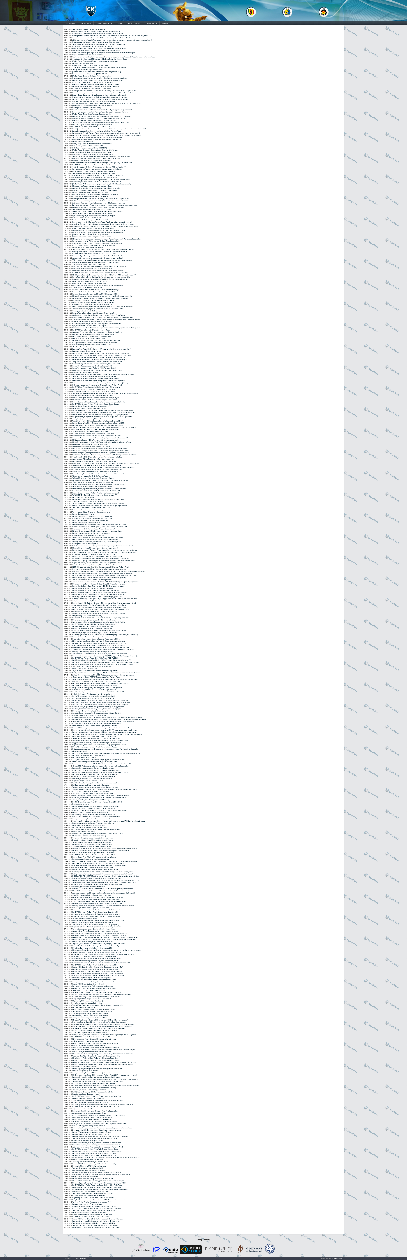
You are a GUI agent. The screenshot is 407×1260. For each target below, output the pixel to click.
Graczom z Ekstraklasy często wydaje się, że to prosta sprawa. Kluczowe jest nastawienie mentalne (105, 1085)
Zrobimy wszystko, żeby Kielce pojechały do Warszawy (90, 800)
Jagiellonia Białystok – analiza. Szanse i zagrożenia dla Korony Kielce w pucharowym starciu (103, 224)
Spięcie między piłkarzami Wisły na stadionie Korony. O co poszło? (94, 988)
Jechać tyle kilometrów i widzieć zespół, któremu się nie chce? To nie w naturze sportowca (102, 410)
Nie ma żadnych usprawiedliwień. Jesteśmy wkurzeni (90, 711)
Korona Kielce (70, 23)
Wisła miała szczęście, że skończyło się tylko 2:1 (88, 990)
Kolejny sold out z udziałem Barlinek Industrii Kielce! (89, 281)
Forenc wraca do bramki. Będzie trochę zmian (87, 247)
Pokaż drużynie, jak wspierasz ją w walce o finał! (88, 825)
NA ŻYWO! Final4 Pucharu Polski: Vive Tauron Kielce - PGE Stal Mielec (96, 1107)
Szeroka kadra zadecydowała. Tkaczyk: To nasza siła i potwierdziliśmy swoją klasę (100, 1189)
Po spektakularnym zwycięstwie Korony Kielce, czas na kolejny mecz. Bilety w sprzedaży (102, 417)
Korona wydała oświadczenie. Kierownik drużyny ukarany (91, 1119)
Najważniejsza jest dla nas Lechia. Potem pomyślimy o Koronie (93, 823)
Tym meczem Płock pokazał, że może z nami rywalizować (91, 666)
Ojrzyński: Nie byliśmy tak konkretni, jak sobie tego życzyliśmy (93, 300)
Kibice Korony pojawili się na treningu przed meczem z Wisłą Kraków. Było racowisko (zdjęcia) (103, 1049)
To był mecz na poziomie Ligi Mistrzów (85, 601)
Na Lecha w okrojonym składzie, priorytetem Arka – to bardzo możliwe (96, 829)
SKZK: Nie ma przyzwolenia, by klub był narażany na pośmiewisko (94, 1121)
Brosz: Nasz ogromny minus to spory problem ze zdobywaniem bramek (96, 1145)
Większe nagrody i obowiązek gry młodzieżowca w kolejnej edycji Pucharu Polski (99, 745)
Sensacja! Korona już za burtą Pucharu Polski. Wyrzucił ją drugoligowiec (96, 541)
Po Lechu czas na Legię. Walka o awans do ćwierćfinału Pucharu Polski (96, 241)
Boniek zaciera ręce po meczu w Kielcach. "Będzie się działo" (92, 844)
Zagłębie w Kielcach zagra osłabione (84, 918)
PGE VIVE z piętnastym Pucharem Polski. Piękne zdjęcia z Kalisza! (94, 747)
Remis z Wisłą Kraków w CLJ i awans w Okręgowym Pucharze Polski (95, 262)
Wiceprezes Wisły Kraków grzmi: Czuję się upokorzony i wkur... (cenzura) (96, 992)
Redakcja (83, 1258)
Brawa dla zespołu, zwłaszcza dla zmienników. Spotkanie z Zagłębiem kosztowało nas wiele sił (104, 1062)
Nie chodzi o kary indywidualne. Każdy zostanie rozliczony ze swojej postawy (98, 707)
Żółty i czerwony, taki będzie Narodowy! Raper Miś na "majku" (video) (95, 925)
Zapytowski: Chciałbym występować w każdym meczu (90, 408)
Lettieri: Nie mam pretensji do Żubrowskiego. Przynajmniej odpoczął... (95, 1030)
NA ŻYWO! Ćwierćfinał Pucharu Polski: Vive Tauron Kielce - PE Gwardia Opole (98, 1115)
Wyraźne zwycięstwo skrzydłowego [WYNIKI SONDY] (90, 74)
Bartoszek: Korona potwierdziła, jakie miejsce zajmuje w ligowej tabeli (95, 429)
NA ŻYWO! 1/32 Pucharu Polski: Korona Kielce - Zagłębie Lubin (93, 624)
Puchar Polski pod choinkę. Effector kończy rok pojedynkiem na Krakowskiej (97, 1219)
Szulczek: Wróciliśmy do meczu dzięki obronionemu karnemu (92, 82)
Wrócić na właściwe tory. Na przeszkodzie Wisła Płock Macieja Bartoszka (96, 436)
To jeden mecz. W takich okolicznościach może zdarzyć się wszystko (95, 671)
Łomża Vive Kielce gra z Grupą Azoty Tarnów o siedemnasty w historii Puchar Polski (100, 450)
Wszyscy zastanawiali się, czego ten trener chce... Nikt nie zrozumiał (95, 787)
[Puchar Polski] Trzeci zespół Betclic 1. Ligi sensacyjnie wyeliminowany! (96, 61)
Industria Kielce (86, 23)
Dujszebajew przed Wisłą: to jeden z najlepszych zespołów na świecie (95, 42)
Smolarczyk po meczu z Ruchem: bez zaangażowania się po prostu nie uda (97, 80)
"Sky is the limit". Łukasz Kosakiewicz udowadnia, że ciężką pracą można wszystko (100, 704)
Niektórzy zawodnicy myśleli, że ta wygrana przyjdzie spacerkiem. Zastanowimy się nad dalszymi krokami (107, 717)
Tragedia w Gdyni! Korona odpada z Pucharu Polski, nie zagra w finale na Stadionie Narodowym (104, 789)
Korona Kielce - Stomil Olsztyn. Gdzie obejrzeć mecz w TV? (92, 406)
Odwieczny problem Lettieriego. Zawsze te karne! (89, 1045)
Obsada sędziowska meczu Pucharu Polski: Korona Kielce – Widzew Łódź (97, 139)
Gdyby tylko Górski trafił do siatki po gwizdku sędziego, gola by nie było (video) (98, 946)
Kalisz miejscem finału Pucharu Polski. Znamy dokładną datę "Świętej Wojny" (98, 285)
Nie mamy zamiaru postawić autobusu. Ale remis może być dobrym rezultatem (98, 975)
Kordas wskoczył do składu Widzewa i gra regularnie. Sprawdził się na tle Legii (98, 594)
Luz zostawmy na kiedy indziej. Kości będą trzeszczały (90, 859)
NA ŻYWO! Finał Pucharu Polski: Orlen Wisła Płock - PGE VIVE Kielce (95, 658)
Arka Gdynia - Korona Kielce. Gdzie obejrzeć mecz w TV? (91, 508)
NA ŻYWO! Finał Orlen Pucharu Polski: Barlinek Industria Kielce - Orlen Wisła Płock (100, 273)
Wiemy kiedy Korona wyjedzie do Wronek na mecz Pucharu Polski (94, 177)
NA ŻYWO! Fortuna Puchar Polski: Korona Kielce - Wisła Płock (93, 434)
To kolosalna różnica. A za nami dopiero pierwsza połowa (91, 846)
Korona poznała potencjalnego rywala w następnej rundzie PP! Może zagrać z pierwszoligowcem (104, 730)
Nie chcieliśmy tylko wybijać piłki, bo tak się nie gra (89, 715)
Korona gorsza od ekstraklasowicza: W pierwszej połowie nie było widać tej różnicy (100, 383)
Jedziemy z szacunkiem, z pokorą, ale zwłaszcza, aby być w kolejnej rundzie (98, 309)
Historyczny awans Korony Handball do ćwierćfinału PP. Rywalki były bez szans (98, 584)
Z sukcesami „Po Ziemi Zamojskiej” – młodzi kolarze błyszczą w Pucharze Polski (99, 67)
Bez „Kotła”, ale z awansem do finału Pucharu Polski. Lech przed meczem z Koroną (100, 1200)
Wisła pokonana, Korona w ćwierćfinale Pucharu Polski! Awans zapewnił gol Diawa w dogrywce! (104, 1035)
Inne (128, 23)
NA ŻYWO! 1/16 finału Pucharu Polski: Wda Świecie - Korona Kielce (95, 1149)
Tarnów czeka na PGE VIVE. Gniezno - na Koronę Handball (92, 580)
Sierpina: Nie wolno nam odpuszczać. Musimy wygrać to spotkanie (94, 1153)
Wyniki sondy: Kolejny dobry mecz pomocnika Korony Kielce (92, 395)
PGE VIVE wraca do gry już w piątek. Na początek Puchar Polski (93, 696)
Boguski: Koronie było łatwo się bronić (85, 1007)
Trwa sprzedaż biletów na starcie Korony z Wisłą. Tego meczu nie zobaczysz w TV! (100, 438)
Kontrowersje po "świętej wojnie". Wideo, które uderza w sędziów (94, 461)
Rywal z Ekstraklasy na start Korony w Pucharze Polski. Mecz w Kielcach (96, 639)
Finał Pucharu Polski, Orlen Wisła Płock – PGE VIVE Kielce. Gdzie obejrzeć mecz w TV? (102, 660)
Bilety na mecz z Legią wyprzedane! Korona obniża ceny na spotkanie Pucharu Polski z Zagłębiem (105, 937)
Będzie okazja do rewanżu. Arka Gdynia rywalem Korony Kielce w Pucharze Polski (99, 527)
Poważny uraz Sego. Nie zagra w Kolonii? (86, 1094)
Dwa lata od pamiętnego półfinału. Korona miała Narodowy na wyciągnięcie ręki (99, 569)
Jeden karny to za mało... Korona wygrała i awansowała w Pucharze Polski (97, 1147)
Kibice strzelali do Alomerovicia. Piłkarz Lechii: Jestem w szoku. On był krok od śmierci (101, 609)
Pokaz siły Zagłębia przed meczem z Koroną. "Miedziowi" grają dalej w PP (97, 596)
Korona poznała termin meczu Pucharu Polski (87, 1160)
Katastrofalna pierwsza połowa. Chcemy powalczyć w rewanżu (93, 768)
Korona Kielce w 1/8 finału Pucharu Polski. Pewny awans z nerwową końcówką (98, 402)
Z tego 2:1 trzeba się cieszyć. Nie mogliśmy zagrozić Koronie (92, 840)
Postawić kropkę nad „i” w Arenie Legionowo (87, 1204)
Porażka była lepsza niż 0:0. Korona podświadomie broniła (92, 779)
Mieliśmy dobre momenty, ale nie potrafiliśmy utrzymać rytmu (92, 652)
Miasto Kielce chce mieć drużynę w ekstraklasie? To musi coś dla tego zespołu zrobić (101, 891)
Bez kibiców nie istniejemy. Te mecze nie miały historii (90, 444)
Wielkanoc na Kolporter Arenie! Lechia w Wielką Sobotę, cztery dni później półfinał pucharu (102, 889)
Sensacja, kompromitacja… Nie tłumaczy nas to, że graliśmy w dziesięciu (96, 713)
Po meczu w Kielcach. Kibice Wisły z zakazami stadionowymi (92, 986)
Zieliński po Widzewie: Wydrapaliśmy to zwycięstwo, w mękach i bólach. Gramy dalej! (100, 122)
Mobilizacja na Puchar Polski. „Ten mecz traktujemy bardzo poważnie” (95, 440)
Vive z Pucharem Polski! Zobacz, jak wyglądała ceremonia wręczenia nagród (98, 1181)
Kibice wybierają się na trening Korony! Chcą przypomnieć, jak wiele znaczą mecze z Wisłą (102, 1054)
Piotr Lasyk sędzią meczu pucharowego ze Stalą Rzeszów (91, 336)
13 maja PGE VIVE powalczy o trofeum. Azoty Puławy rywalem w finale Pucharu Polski (101, 766)
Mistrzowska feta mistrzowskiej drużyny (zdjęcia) (88, 1170)
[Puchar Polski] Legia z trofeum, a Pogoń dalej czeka (90, 65)
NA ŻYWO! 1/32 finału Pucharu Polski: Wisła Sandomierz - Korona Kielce (96, 723)
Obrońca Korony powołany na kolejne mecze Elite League (91, 160)
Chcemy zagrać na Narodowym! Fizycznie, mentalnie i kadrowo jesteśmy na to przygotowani (103, 1024)
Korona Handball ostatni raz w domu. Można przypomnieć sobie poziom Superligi (99, 592)
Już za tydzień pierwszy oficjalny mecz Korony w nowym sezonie (94, 554)
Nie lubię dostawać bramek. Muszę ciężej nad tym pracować (92, 321)
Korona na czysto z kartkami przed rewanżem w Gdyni (90, 812)
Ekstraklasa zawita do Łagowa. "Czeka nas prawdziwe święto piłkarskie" (96, 340)
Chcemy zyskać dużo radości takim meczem (87, 311)
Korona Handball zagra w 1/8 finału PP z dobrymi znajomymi (92, 588)
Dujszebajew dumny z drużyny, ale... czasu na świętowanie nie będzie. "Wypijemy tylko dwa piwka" (105, 749)
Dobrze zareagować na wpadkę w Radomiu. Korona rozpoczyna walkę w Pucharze (100, 201)
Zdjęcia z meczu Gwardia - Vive (83, 1109)
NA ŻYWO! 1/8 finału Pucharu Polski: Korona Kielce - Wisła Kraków (94, 1037)
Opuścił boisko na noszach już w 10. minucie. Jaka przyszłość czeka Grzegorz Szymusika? (102, 317)
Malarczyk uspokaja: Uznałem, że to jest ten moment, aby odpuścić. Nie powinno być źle (102, 296)
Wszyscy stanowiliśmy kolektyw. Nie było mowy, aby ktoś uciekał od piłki (96, 952)
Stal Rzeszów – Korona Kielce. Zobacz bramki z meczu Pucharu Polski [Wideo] (98, 315)
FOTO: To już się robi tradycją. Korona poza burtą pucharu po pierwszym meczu (99, 607)
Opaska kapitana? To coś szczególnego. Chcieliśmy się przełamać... (95, 611)
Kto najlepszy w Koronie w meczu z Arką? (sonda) (89, 836)
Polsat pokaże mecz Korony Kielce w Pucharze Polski (90, 520)
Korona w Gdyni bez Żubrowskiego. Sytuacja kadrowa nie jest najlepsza (96, 806)
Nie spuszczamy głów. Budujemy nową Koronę (88, 535)
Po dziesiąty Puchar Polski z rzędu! (84, 757)
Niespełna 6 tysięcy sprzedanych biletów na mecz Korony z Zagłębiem (96, 916)
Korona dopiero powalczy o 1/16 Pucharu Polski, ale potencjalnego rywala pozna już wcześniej (104, 732)
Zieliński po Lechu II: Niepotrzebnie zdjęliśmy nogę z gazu (91, 152)
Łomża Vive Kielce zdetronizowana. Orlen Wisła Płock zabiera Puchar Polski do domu (101, 353)
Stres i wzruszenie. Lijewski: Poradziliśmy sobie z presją (91, 446)
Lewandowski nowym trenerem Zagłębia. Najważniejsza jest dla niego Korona (98, 920)
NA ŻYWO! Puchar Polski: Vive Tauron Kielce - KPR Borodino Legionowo (96, 1208)
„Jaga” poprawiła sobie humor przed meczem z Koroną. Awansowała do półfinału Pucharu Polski (104, 679)
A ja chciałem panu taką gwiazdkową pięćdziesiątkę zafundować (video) (96, 899)
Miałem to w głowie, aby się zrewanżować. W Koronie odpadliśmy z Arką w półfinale (100, 453)
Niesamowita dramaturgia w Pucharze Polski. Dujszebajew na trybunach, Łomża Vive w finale (103, 467)
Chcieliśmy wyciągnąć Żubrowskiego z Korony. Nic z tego (91, 895)
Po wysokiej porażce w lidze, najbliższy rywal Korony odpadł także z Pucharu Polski (100, 700)
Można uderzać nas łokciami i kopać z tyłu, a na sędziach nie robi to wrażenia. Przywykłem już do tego (106, 950)
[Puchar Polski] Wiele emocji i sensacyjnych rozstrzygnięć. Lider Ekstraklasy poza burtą (101, 184)
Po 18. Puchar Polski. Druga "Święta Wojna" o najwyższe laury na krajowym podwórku (101, 277)
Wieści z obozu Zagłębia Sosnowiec (84, 1066)
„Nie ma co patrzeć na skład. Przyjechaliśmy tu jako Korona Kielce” (94, 1138)
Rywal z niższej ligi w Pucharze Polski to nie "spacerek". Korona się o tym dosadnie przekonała (104, 552)
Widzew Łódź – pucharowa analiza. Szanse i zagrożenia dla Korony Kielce (97, 137)
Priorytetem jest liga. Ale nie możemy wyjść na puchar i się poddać (94, 632)
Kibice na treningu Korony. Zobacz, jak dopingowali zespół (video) (94, 1039)
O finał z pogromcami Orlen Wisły (83, 831)
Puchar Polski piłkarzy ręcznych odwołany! (86, 522)
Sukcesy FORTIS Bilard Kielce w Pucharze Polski (88, 29)
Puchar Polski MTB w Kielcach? (82, 141)
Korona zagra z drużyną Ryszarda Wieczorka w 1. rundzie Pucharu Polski (97, 556)
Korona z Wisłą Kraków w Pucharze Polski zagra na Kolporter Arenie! (95, 1060)
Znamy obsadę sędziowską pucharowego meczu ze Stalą (91, 209)
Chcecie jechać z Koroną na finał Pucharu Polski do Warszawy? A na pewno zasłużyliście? (102, 872)
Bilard (120, 23)
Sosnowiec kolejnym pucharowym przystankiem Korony (90, 1134)
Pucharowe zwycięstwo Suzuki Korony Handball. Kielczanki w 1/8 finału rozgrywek (99, 489)
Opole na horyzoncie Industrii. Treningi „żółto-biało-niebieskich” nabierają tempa (99, 48)
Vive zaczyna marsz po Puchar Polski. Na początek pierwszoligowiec (95, 1225)
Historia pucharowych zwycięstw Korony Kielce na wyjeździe (92, 948)
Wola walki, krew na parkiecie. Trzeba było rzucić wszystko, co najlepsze (96, 465)
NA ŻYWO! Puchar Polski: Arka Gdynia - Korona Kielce (90, 791)
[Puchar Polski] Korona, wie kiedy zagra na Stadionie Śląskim (92, 105)
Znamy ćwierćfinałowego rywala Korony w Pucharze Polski (92, 1011)
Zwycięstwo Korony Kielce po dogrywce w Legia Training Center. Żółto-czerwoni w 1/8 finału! (103, 249)
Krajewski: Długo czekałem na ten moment (86, 351)
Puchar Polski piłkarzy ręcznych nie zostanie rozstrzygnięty (92, 516)
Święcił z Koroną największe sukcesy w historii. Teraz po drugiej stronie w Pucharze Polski (102, 546)
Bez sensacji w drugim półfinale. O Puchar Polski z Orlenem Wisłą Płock (96, 1187)
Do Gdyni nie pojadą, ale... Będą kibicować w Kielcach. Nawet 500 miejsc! (97, 802)
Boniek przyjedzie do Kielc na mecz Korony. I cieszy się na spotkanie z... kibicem (99, 935)
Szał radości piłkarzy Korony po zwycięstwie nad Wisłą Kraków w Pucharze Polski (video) (102, 1026)
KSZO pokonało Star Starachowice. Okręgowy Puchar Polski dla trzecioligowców (99, 266)
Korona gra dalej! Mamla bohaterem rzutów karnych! (90, 192)
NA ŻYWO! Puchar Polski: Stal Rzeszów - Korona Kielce (91, 330)
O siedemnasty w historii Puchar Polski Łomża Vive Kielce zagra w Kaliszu (97, 457)
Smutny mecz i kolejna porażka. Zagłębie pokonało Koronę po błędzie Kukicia (98, 622)
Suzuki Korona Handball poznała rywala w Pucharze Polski (92, 486)
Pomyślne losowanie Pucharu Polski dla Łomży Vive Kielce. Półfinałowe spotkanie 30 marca (103, 374)
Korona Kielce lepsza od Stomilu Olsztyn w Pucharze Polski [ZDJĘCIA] (95, 398)
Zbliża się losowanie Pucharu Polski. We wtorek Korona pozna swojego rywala (98, 641)
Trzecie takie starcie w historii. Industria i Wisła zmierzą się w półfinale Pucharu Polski (101, 38)
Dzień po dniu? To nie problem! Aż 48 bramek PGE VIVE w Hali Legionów (97, 884)
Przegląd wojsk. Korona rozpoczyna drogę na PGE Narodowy (93, 626)
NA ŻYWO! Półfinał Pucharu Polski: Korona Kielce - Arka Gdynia (93, 855)
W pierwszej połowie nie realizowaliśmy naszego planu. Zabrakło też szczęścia (98, 613)
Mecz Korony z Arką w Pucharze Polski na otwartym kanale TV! (93, 815)
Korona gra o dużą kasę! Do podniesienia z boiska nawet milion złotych (96, 817)
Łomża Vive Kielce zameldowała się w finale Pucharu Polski (92, 366)
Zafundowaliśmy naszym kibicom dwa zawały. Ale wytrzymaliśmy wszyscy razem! (99, 654)
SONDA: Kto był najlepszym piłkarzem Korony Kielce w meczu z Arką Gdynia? (98, 499)
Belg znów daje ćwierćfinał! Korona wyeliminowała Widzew (92, 125)
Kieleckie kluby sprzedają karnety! (83, 63)
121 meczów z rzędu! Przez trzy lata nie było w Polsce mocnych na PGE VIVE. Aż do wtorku (103, 649)
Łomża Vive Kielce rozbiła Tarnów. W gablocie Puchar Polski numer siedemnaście (99, 448)
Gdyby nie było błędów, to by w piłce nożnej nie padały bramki (93, 838)
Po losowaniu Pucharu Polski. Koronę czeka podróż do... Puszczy (94, 1088)
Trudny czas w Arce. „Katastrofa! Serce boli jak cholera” (91, 819)
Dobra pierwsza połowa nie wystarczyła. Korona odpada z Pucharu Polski (97, 385)
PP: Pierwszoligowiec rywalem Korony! (85, 1071)
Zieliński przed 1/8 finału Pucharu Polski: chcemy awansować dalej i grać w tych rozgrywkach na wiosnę (107, 135)
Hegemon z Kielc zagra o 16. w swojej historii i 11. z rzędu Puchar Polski (96, 681)
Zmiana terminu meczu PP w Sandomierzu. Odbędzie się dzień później (96, 738)
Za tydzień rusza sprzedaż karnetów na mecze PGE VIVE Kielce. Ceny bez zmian (99, 643)
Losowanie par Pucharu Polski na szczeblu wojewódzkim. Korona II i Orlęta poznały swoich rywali (105, 226)
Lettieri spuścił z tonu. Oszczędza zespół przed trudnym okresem (94, 980)
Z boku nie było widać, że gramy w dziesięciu (87, 501)
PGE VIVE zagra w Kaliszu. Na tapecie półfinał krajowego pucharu (94, 685)
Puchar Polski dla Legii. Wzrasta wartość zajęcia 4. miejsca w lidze (94, 762)
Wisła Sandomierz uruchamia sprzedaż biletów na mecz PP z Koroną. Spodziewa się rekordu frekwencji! (107, 734)
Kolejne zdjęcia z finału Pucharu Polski (85, 1176)
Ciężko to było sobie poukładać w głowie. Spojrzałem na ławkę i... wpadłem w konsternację (103, 954)
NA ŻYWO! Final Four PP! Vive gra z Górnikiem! (88, 1195)
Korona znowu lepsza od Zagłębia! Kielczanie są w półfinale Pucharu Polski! (97, 910)
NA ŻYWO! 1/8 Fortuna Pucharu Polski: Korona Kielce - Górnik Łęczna (96, 387)
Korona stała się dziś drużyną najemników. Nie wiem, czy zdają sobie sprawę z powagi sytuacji (104, 603)
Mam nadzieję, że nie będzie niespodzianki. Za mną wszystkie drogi (95, 548)
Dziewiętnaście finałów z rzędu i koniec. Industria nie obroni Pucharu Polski (97, 33)
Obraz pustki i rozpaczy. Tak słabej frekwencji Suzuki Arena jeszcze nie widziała (99, 605)
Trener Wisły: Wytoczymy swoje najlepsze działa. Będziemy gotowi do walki (97, 1005)
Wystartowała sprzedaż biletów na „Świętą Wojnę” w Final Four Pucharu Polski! (98, 44)
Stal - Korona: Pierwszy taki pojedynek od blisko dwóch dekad (93, 334)
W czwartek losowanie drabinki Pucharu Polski (87, 1168)
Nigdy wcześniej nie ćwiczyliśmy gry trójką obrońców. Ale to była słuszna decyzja (99, 1022)
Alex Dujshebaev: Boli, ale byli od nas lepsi (86, 347)
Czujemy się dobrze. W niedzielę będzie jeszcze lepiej (90, 1102)
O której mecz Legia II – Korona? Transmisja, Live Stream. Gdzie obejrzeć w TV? (99, 251)
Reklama (165, 23)
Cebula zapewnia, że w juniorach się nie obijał (87, 1041)
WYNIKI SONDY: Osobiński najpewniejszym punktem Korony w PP (94, 495)
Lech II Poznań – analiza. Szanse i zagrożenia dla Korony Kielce (93, 171)
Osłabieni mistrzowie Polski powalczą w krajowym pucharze (92, 694)
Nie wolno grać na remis (80, 804)
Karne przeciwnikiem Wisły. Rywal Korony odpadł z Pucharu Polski (94, 736)
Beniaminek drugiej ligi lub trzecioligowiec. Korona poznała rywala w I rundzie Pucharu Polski (103, 561)
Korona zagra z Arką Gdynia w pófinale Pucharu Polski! (90, 908)
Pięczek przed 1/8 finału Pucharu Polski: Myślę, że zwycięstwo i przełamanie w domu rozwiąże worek (106, 133)
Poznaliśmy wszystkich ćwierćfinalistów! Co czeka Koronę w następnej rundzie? (98, 230)
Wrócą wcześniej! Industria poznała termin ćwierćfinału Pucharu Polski (96, 50)
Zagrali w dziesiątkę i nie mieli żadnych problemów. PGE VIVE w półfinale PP (98, 692)
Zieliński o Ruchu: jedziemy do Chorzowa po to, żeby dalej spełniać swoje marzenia (100, 99)
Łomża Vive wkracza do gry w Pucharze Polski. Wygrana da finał (94, 368)
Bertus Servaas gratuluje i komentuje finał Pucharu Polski (91, 345)
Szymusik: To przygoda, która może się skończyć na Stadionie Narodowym (97, 332)
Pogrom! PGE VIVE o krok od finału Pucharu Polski (89, 827)
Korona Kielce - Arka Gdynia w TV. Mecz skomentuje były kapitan (94, 857)
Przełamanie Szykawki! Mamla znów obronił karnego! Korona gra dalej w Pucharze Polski (102, 163)
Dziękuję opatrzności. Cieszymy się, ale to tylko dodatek (91, 785)
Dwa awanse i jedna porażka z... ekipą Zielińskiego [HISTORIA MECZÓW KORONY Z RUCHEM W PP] (106, 103)
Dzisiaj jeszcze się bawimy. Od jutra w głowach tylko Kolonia (92, 1092)
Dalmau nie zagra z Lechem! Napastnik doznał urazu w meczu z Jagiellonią (97, 175)
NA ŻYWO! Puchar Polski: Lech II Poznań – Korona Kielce (91, 165)
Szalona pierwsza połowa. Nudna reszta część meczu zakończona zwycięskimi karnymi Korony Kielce (106, 328)
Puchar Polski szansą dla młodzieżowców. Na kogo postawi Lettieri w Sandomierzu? (100, 728)
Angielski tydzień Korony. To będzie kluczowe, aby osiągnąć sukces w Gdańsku (98, 944)
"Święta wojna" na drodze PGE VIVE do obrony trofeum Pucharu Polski (96, 677)
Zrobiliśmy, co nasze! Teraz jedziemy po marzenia (89, 1090)
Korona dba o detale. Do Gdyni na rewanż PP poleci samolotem (93, 808)
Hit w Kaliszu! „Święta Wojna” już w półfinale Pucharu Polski (92, 46)
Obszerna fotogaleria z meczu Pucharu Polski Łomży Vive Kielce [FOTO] (96, 364)
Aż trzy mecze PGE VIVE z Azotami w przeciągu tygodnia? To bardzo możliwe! (98, 759)
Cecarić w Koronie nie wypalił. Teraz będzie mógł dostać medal (93, 565)
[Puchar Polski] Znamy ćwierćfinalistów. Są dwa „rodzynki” (91, 114)
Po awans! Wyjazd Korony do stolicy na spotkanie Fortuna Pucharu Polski (97, 256)
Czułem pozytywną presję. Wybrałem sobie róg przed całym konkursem (96, 323)
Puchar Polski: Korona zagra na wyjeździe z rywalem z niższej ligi (94, 1164)
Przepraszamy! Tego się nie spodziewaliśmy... (87, 616)
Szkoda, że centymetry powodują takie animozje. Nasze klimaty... (94, 929)
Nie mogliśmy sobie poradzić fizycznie (85, 544)
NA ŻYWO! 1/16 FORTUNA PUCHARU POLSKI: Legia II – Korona (94, 254)
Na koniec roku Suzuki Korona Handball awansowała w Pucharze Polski (96, 491)
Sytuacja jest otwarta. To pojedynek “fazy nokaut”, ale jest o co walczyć (96, 914)
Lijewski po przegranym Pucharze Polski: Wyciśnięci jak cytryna (93, 216)
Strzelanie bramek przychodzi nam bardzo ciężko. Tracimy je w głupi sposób (98, 503)
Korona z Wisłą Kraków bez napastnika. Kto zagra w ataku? (92, 1052)
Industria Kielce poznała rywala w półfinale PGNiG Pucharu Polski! (94, 294)
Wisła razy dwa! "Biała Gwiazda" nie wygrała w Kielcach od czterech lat (96, 1056)
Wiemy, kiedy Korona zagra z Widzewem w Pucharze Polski (92, 144)
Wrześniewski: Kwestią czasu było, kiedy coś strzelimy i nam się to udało (96, 1143)
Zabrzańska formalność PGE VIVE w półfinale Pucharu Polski (92, 793)
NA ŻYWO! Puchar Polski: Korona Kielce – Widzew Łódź (91, 127)
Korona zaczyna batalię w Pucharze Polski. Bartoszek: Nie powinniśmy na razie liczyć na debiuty (104, 550)
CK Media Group (338, 1258)
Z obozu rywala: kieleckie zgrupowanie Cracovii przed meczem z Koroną (96, 1130)
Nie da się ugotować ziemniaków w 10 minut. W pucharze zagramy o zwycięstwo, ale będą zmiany (105, 635)
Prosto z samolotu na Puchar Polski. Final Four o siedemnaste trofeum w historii (99, 525)
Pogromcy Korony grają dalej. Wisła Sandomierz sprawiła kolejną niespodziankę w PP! (101, 702)
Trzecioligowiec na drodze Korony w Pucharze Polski (90, 1162)
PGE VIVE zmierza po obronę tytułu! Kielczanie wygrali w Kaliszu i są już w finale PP (100, 683)
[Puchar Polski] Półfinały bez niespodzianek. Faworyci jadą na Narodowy (96, 72)
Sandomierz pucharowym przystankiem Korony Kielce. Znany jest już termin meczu (100, 740)
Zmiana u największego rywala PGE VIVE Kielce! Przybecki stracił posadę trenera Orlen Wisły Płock (105, 880)
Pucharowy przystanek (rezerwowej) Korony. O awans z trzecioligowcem (96, 1151)
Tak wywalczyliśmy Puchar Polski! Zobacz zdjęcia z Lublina (92, 1073)
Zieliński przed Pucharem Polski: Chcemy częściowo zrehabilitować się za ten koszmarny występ (104, 205)
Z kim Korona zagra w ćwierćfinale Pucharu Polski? (89, 1033)
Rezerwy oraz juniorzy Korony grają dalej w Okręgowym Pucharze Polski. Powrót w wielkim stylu (104, 599)
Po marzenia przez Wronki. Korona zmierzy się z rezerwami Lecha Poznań (97, 169)
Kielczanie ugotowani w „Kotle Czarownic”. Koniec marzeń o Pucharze (95, 86)
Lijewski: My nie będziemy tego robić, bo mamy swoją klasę (92, 268)
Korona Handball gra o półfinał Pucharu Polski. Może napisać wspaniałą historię (99, 577)
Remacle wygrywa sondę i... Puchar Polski (86, 218)
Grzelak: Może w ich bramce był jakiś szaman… (88, 1140)
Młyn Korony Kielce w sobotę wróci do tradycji (87, 1001)
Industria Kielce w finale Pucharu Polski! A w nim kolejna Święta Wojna (95, 290)
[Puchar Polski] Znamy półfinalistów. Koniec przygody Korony (92, 76)
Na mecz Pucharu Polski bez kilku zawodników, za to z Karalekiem (94, 292)
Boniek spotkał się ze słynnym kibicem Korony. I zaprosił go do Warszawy (97, 903)
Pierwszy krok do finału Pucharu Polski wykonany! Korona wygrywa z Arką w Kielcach (101, 850)
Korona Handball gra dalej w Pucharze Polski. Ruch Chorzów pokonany (96, 590)
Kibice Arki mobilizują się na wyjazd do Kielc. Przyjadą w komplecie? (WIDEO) (98, 863)
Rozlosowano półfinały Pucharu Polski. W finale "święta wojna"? (93, 529)
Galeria (137, 23)
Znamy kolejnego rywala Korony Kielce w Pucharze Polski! (91, 419)
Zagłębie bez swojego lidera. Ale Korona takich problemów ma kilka (95, 969)
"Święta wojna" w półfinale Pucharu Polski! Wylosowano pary (92, 482)
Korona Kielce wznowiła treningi (83, 514)
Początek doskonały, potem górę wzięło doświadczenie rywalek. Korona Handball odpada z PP (104, 575)
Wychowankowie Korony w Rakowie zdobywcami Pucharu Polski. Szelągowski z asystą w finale (104, 455)
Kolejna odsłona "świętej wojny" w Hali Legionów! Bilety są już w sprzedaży (97, 688)
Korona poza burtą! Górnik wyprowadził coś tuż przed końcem (93, 302)
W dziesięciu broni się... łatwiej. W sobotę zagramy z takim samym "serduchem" (99, 1028)
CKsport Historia (151, 23)
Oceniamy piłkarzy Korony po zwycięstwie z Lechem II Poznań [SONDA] (96, 158)
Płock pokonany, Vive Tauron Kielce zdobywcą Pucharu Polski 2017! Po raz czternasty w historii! (104, 1075)
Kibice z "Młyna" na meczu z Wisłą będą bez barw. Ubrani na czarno (95, 1043)
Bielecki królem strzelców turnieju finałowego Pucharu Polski (92, 1179)
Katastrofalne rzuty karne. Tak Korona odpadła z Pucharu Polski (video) (96, 1077)
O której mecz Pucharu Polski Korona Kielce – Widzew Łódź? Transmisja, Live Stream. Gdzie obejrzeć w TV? (109, 129)
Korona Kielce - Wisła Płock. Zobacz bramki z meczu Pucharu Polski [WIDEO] (98, 423)
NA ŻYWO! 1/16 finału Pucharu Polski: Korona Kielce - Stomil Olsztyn (95, 404)
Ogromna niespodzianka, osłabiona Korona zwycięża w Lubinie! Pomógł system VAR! (101, 963)
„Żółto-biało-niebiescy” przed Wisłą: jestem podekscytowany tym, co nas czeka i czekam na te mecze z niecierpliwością (112, 40)
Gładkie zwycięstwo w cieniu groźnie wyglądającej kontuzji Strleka (94, 1206)
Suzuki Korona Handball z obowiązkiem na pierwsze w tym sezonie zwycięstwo (98, 381)
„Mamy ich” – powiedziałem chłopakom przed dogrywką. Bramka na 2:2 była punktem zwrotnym (104, 427)
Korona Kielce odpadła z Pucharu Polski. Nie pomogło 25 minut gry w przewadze (99, 505)
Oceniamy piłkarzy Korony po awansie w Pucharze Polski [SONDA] (94, 190)
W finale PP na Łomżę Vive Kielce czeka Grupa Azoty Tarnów (93, 478)
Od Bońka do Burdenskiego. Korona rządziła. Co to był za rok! (93, 698)
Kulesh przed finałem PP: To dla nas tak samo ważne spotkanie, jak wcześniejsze (99, 359)
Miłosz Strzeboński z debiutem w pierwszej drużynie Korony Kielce (94, 400)
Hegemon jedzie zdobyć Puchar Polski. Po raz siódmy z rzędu (93, 1198)
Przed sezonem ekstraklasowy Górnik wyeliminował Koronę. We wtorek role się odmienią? (102, 307)
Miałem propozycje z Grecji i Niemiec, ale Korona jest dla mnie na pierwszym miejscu (100, 795)
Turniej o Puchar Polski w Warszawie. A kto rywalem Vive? (91, 1202)
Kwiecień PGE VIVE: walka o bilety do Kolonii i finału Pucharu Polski (95, 870)
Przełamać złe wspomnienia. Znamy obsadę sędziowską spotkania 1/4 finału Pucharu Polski (103, 93)
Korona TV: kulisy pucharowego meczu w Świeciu (88, 1126)
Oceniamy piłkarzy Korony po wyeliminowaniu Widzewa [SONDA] (94, 120)
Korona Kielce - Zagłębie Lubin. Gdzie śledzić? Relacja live (92, 628)
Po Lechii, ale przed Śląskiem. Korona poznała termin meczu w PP (94, 637)
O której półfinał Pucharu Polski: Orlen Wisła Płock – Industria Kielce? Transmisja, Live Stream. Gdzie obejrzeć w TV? (111, 36)
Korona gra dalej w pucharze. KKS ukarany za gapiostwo (91, 533)
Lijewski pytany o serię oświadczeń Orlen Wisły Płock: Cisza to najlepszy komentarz (100, 279)
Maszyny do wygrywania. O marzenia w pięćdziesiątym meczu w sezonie (96, 1172)
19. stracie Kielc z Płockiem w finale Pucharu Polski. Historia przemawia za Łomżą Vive (101, 355)
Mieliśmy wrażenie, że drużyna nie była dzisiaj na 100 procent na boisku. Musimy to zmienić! (103, 906)
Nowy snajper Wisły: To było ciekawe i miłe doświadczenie (92, 999)
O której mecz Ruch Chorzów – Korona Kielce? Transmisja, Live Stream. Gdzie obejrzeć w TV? (104, 91)
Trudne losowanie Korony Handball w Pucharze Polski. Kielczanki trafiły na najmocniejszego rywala (105, 582)
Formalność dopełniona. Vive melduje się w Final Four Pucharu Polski (95, 1111)
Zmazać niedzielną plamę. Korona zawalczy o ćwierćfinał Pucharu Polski (96, 131)
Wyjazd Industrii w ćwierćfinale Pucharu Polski (87, 55)
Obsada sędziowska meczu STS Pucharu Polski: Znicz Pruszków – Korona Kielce (99, 59)
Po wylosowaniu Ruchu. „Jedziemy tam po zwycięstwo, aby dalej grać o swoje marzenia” (102, 110)
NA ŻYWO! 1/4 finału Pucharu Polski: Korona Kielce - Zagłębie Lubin (95, 912)
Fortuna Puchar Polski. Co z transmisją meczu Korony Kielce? (93, 313)
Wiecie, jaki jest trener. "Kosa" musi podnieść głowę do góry (92, 842)
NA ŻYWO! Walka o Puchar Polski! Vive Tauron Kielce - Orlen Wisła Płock (97, 1185)
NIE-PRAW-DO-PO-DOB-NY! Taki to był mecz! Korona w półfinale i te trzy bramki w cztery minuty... (105, 876)
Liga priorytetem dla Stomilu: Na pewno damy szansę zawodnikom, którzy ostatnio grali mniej (103, 412)
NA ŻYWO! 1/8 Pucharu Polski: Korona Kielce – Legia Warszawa (94, 245)
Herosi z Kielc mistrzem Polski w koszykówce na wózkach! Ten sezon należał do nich (100, 647)
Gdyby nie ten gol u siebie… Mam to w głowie (87, 781)
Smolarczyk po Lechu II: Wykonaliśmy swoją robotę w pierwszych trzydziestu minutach (101, 156)
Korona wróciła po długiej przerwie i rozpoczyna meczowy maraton (94, 510)
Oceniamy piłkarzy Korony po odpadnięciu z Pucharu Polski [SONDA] (95, 84)
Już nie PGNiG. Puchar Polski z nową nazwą (87, 287)
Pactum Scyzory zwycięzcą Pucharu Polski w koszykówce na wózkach (95, 493)
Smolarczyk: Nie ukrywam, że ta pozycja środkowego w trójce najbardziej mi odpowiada (101, 116)
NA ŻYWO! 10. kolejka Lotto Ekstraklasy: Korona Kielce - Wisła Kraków (96, 997)
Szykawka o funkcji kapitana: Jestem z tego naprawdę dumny (93, 154)
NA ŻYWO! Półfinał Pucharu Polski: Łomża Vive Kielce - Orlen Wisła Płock (97, 470)
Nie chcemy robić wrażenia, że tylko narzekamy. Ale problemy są (94, 956)
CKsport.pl (78, 1258)
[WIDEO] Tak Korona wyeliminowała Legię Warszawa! (90, 235)
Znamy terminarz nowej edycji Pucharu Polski (87, 69)
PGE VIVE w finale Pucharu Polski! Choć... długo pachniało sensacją (95, 774)
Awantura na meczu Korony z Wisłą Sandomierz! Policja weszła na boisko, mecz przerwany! (103, 721)
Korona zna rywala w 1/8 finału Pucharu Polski (87, 146)
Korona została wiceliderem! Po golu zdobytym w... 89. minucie (93, 853)
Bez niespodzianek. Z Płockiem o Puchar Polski (88, 1098)
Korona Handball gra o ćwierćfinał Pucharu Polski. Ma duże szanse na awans (98, 586)
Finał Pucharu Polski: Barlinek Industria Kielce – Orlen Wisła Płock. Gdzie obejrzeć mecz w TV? (104, 275)
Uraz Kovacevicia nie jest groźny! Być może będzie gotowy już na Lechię (96, 958)
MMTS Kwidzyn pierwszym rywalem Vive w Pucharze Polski (92, 1117)
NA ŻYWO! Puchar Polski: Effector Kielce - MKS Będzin (90, 1217)
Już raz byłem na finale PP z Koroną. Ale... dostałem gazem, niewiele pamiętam (99, 901)
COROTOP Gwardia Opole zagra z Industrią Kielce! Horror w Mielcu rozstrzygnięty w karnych (103, 53)
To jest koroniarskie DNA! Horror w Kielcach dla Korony (90, 431)
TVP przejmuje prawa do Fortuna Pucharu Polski (88, 264)
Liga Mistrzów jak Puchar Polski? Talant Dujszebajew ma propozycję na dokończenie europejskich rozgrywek (108, 571)
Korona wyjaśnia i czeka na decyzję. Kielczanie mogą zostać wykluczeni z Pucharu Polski (102, 1128)
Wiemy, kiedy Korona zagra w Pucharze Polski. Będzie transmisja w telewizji (97, 211)
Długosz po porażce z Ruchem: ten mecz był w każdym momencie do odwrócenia (99, 78)
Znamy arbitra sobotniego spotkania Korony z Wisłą (89, 1018)
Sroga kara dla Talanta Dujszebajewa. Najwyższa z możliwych (93, 459)
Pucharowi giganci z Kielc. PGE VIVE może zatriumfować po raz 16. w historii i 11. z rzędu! (102, 664)
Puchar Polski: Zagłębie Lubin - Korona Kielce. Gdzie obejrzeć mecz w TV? (97, 967)
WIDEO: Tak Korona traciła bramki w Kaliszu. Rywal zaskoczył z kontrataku (97, 537)
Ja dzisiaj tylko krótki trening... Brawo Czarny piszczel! (90, 1013)
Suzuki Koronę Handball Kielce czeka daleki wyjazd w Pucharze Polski (95, 378)
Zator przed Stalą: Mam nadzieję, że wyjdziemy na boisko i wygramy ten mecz (98, 203)
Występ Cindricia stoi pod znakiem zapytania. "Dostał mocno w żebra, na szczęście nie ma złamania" (106, 673)
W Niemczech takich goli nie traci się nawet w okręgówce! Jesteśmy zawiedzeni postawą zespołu (104, 848)
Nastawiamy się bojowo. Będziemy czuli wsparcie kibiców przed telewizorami (98, 474)
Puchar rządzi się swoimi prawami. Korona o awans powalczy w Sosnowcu (97, 1068)
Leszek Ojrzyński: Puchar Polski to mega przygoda (89, 338)
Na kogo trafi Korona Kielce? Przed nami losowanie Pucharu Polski (94, 343)
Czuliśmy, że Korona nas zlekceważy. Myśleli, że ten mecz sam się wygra (96, 709)
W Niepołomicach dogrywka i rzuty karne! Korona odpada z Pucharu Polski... (98, 1081)
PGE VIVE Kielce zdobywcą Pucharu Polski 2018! (88, 755)
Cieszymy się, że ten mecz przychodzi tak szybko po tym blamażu (94, 391)
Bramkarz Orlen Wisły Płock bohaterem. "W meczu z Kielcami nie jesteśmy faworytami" (101, 349)
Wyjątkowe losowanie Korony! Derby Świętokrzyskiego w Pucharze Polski (96, 743)
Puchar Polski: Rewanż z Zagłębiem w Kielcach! (88, 984)
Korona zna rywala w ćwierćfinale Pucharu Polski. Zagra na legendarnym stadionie (100, 112)
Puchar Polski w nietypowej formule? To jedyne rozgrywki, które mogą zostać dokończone (102, 573)
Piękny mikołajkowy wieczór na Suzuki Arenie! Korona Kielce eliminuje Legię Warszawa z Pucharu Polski (107, 239)
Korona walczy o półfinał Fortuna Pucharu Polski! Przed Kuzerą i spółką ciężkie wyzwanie (102, 222)
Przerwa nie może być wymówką (83, 497)
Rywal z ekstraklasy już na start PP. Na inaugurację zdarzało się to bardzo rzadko (99, 630)
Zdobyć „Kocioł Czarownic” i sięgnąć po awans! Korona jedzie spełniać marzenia (99, 95)
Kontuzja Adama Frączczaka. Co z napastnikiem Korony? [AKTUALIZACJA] (97, 425)
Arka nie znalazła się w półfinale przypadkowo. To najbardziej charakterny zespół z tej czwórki (103, 893)
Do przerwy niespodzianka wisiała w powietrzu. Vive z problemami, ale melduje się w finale (102, 1104)
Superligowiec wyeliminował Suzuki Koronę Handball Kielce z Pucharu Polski (98, 484)
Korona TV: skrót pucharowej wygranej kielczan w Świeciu (91, 1132)
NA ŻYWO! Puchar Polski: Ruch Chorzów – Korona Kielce (91, 89)
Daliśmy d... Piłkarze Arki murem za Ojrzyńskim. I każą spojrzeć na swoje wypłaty (99, 810)
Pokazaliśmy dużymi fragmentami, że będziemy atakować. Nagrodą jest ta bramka (100, 298)
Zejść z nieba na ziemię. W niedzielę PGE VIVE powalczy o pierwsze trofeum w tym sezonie (103, 675)
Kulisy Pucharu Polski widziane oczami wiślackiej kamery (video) (93, 1009)
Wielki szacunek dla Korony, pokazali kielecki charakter (90, 220)
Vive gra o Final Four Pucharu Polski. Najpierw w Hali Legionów (93, 1210)
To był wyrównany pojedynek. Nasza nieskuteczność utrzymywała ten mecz (97, 1100)
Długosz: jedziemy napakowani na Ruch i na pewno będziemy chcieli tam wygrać (99, 97)
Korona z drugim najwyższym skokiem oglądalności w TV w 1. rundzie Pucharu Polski (101, 180)
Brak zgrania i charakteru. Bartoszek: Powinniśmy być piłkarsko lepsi (95, 539)
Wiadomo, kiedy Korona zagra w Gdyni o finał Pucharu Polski (92, 867)
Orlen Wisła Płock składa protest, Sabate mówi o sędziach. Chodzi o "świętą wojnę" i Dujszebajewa (105, 463)
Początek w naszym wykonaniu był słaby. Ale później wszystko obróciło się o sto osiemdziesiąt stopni (106, 753)
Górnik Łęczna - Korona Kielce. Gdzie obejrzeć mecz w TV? (92, 304)
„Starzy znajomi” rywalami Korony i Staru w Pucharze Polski (92, 213)
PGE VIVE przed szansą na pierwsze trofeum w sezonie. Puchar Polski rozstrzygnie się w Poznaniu (105, 662)
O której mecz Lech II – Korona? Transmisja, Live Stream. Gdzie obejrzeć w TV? (99, 167)
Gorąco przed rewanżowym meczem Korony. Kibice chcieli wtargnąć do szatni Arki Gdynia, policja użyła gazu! (109, 821)
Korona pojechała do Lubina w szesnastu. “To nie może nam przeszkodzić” (97, 971)
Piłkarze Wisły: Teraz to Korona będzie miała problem (90, 1016)
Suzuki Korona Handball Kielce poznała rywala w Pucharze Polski (94, 376)
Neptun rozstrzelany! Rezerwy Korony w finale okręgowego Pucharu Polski (97, 563)
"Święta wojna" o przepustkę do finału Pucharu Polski (90, 476)
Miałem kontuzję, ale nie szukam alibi (84, 668)
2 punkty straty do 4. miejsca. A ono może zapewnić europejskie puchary (96, 770)
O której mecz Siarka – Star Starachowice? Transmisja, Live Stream (95, 194)
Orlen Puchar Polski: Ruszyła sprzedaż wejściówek (89, 283)
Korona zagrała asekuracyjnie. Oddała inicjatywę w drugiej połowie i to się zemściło (100, 772)
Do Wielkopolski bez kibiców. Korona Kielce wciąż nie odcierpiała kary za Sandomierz (100, 558)
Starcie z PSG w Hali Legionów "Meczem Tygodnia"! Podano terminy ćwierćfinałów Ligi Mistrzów (104, 861)
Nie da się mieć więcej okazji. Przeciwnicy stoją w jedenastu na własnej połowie (98, 865)
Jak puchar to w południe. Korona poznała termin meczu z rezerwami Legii (97, 258)
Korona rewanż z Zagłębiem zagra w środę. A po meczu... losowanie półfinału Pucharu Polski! (104, 939)
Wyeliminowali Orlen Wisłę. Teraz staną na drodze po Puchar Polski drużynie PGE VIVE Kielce (104, 882)
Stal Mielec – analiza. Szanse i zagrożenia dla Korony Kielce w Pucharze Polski (98, 207)
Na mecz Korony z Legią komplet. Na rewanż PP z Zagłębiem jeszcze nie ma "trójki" (100, 933)
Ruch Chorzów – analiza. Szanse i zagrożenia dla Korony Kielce (93, 101)
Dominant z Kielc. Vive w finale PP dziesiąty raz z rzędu (90, 1191)
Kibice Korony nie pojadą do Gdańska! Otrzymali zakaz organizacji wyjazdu (97, 973)
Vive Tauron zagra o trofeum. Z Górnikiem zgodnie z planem (92, 1193)
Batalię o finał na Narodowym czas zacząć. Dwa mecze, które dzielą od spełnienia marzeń (102, 874)
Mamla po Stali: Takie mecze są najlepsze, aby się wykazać (92, 186)
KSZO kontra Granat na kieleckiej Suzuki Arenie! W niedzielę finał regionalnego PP (100, 645)
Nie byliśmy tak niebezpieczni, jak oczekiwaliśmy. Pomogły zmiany (94, 620)
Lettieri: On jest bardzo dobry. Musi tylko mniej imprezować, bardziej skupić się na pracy (101, 994)
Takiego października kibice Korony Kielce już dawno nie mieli (93, 982)
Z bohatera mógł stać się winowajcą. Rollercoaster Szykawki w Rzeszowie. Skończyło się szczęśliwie (106, 319)
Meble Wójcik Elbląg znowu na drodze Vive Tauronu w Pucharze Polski (96, 1227)
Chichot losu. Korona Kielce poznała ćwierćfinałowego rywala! (93, 228)
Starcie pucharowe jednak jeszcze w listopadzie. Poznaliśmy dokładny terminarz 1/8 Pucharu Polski (105, 393)
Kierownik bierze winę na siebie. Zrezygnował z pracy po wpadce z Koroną (97, 531)
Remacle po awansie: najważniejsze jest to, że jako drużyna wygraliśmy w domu (99, 118)
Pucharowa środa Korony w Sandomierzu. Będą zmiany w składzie (94, 726)
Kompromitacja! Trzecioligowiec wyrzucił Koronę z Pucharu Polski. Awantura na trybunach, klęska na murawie (109, 719)
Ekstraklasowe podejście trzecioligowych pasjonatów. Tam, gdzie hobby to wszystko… (101, 1136)
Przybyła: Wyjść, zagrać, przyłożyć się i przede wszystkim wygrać (94, 1155)
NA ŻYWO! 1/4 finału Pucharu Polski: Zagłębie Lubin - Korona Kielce (95, 965)
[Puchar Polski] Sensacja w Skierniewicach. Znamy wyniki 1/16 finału (95, 150)
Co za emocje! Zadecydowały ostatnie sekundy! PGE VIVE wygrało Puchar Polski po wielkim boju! (105, 656)
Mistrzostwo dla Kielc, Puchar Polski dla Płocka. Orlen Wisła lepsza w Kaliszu (98, 271)
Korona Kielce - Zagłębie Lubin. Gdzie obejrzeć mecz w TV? (92, 922)
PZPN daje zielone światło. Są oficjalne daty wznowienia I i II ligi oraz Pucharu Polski (100, 567)
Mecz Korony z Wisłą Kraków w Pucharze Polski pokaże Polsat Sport (95, 1058)
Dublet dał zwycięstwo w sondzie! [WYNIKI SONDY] (89, 148)
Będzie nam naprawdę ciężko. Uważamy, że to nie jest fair (91, 977)
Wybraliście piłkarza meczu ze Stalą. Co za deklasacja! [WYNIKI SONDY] (96, 182)
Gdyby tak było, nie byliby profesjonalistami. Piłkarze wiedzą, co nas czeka (97, 927)
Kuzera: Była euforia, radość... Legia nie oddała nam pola (91, 237)
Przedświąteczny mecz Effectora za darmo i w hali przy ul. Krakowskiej (95, 1221)
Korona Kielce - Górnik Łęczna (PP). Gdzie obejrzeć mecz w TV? (94, 389)
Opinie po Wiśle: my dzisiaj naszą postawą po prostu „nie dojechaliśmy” (96, 31)
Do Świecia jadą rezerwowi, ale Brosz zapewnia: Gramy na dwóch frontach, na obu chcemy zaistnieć (106, 1157)
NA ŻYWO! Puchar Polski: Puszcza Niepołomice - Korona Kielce (93, 1083)
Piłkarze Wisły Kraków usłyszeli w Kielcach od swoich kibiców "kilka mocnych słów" (100, 1020)
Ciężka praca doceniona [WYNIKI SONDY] (86, 108)
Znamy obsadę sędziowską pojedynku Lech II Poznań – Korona (93, 173)
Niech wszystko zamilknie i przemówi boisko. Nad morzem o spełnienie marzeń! (99, 798)
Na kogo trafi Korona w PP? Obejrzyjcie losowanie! (89, 1166)
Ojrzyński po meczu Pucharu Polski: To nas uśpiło (89, 326)
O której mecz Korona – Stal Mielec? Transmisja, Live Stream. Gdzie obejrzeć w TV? (100, 199)
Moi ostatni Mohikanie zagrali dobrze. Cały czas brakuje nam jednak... (95, 961)
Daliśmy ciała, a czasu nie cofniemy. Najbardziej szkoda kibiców (93, 776)
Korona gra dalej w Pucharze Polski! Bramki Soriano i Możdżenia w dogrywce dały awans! (102, 1064)
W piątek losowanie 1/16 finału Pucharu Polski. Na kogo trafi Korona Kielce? (97, 421)
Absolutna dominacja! (79, 751)
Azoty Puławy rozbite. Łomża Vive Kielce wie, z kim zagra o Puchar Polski (97, 362)
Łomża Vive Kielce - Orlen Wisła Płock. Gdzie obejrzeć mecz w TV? (95, 472)
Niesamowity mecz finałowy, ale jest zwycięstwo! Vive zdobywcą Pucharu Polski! (99, 1183)
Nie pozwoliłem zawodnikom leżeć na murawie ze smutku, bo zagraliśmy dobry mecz (100, 618)
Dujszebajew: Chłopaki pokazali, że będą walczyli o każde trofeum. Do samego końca (101, 1174)
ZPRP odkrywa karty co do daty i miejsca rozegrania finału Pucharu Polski (97, 370)
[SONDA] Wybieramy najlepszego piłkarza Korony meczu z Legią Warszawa (97, 232)
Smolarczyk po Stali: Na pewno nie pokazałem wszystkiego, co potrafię (96, 188)
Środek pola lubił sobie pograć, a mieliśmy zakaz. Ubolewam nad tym (95, 783)
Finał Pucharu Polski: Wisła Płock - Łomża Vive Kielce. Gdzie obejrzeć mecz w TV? (100, 357)
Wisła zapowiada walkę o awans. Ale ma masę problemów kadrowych (95, 1047)
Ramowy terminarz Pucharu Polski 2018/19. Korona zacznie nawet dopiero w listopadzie (102, 764)
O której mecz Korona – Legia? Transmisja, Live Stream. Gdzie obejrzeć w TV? (98, 243)
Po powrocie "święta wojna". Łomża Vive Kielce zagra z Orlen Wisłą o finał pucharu (100, 480)
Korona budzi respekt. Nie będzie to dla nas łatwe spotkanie (92, 942)
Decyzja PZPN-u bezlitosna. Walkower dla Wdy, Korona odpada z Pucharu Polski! (99, 1124)
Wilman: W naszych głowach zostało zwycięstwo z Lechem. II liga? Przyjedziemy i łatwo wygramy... (105, 1079)
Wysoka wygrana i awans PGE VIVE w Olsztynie (88, 886)
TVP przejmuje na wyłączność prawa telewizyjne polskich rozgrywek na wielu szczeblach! (102, 260)
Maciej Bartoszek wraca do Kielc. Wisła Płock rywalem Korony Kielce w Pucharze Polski (101, 442)
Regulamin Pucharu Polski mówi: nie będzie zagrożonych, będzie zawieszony (98, 878)
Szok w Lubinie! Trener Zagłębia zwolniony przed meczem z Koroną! (95, 931)
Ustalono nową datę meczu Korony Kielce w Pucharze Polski (92, 518)
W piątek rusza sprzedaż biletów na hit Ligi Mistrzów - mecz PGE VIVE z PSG (98, 834)
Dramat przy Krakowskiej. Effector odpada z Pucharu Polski (92, 1215)
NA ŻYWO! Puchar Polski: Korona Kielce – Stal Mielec (90, 196)
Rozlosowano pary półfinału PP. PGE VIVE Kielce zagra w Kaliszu (94, 690)
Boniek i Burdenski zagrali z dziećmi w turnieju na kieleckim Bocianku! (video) (98, 897)
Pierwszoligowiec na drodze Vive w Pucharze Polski (89, 1212)
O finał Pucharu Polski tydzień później (85, 372)
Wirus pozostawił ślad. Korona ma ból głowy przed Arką (91, 512)
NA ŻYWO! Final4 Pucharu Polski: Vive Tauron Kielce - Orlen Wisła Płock (96, 1096)
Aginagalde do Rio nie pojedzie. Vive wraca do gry (89, 1113)
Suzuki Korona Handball (104, 23)
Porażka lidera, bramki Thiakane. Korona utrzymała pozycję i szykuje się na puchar (100, 414)
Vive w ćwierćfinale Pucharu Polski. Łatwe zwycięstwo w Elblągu (93, 1223)
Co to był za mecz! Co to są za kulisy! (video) (87, 1003)
